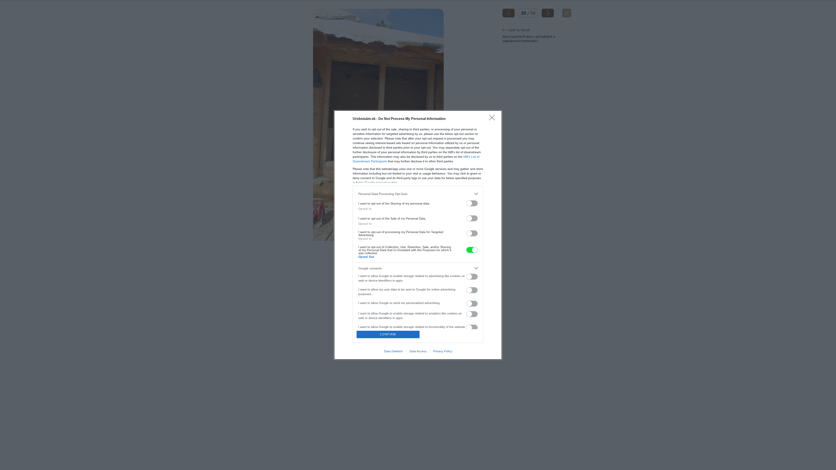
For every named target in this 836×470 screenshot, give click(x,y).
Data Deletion (393, 351)
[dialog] (418, 235)
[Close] (493, 119)
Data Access (418, 351)
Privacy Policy (442, 351)
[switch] (472, 203)
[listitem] (418, 193)
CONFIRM (388, 334)
